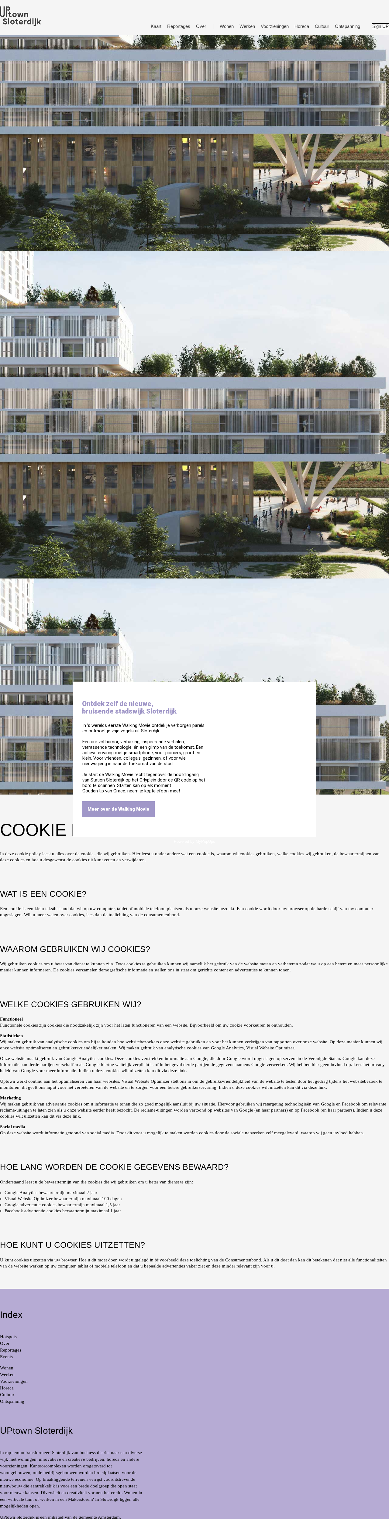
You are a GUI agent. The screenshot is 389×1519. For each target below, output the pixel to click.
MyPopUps (205, 841)
